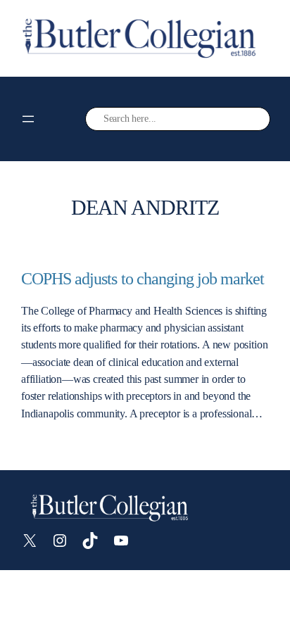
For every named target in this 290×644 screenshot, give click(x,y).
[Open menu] (28, 119)
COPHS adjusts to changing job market (142, 278)
